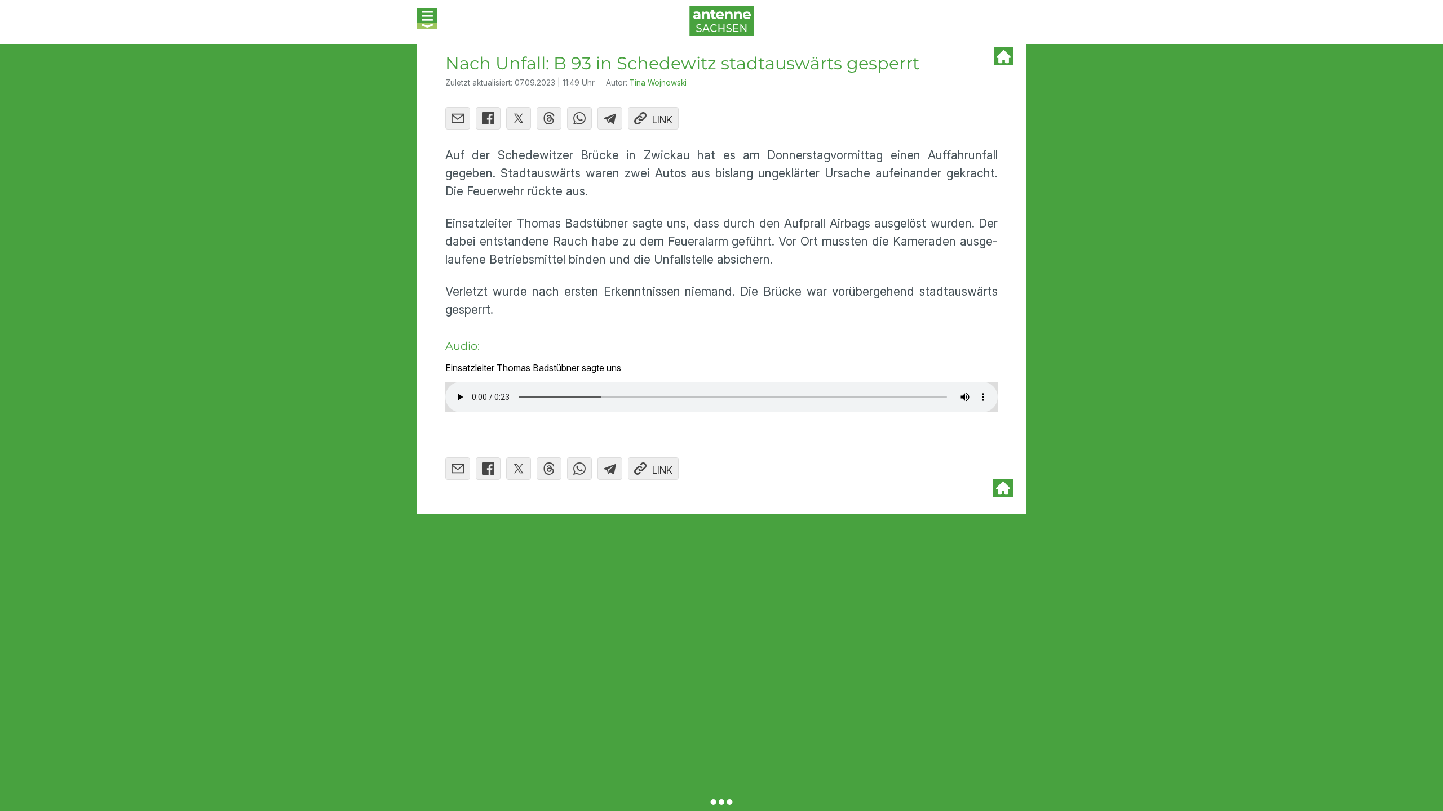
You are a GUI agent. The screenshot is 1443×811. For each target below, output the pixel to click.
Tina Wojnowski (658, 82)
